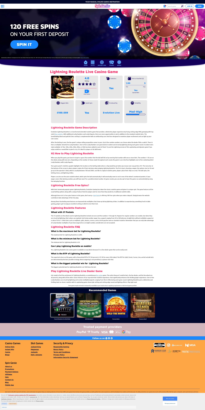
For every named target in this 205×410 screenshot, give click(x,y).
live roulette (59, 134)
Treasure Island (143, 319)
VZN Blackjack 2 (89, 319)
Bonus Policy (58, 349)
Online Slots (9, 347)
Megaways (35, 349)
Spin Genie (96, 195)
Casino (111, 65)
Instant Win (102, 65)
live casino (99, 275)
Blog (7, 382)
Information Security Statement (65, 357)
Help (7, 377)
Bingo (119, 65)
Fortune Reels (115, 319)
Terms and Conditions (61, 352)
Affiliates (8, 374)
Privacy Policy (59, 355)
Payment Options (11, 372)
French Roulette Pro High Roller (62, 319)
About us (8, 366)
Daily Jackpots (36, 355)
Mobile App (9, 385)
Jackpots (34, 352)
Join (199, 6)
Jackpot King (36, 347)
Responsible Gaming (61, 347)
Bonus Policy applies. (85, 57)
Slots (93, 65)
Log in (189, 6)
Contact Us (9, 380)
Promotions (9, 369)
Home (86, 65)
